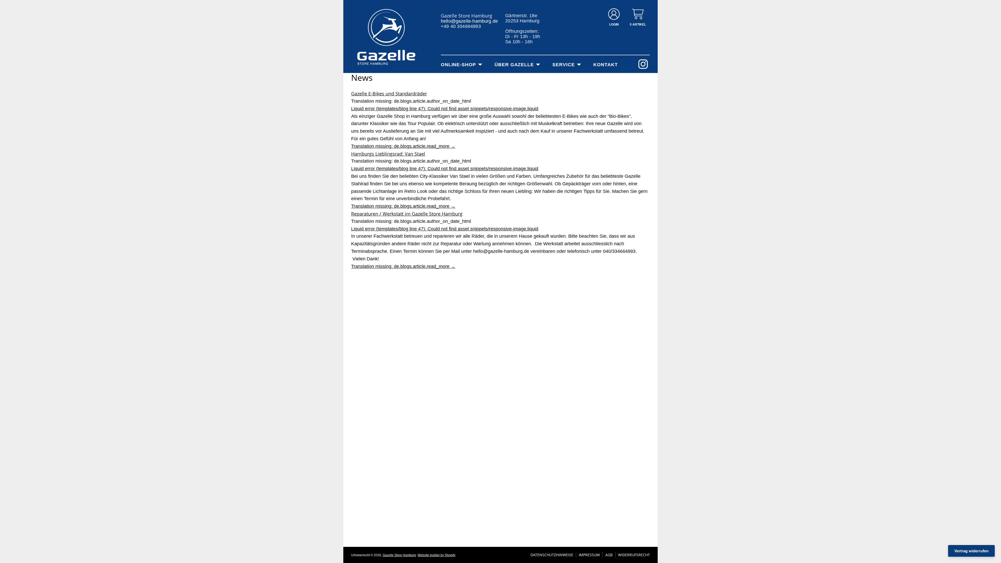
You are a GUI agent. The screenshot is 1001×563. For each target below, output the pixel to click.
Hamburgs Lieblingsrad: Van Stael (388, 154)
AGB (609, 554)
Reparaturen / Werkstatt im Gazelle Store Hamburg (406, 214)
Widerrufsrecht (634, 554)
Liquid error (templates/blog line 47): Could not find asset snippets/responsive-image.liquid (444, 108)
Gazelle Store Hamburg (399, 555)
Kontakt (605, 64)
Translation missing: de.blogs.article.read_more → (403, 146)
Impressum (589, 554)
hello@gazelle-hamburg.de (469, 21)
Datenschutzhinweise (551, 554)
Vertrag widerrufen (971, 551)
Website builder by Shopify (436, 555)
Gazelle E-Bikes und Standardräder (389, 93)
